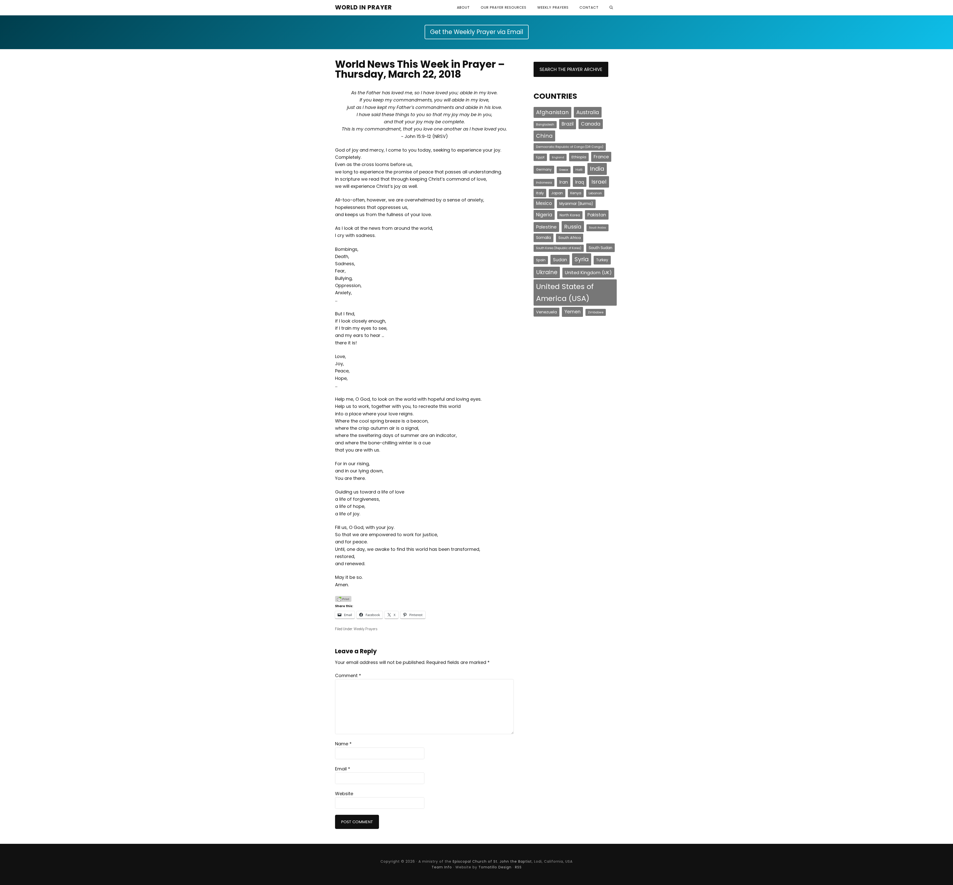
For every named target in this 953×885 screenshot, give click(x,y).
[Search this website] (611, 7)
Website (344, 793)
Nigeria (544, 214)
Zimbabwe (595, 312)
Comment (348, 675)
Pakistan (596, 215)
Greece (563, 170)
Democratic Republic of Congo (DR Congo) (569, 147)
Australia (587, 112)
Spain (540, 260)
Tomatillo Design (494, 867)
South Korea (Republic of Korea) (558, 248)
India (597, 169)
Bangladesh (545, 125)
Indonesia (544, 182)
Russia (572, 226)
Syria (582, 259)
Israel (599, 182)
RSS (518, 867)
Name (343, 744)
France (601, 157)
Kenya (575, 193)
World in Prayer (363, 7)
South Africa (569, 237)
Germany (544, 169)
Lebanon (595, 193)
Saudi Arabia (597, 227)
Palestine (546, 227)
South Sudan (600, 247)
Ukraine (546, 272)
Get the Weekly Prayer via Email (476, 32)
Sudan (560, 260)
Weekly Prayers (365, 629)
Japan (557, 193)
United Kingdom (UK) (588, 272)
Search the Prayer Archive (571, 69)
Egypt (540, 157)
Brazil (568, 124)
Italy (540, 193)
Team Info (442, 867)
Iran (563, 182)
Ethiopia (579, 157)
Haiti (579, 169)
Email (342, 769)
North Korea (570, 215)
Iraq (579, 182)
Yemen (572, 311)
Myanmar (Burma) (576, 203)
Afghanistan (552, 112)
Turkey (602, 259)
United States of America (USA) (565, 292)
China (544, 135)
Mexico (544, 203)
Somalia (543, 237)
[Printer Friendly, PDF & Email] (343, 598)
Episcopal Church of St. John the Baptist (492, 861)
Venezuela (546, 312)
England (558, 157)
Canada (590, 124)
